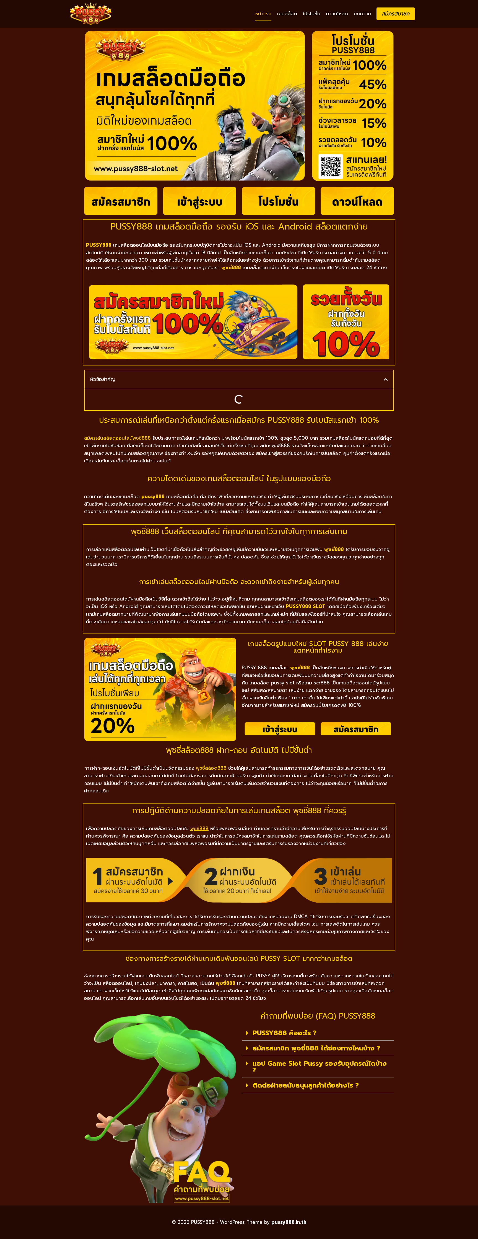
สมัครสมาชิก (396, 14)
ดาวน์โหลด (337, 13)
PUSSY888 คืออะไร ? (284, 1033)
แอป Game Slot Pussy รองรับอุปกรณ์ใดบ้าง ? (320, 1066)
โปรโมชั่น (311, 13)
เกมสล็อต (287, 13)
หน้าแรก (263, 13)
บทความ (362, 13)
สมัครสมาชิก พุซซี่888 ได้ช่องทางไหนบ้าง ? (316, 1048)
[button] (386, 379)
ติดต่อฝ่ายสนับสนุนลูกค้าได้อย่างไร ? (306, 1085)
